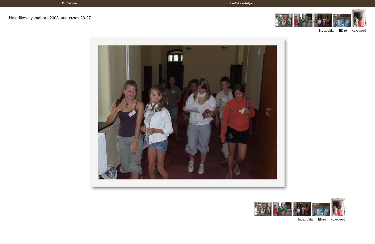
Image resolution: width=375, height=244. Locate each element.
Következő (359, 30)
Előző (343, 30)
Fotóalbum (69, 3)
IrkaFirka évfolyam (242, 3)
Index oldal (326, 30)
